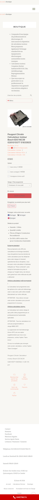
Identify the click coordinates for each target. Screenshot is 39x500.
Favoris (24, 387)
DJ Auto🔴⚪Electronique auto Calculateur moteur (17, 148)
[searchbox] (19, 95)
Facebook (8, 434)
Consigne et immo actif (17, 176)
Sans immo (16, 167)
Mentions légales (11, 437)
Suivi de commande (14, 388)
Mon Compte (25, 378)
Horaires (8, 431)
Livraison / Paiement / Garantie (16, 442)
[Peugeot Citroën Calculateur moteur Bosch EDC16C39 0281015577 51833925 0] (19, 118)
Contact (7, 429)
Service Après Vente (12, 439)
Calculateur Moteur (19, 484)
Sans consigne (17, 172)
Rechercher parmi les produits (14, 379)
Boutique (11, 145)
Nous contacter (9, 489)
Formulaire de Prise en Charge (25, 489)
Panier (14, 395)
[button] (12, 206)
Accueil (2, 2)
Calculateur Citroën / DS (16, 155)
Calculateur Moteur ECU (16, 152)
